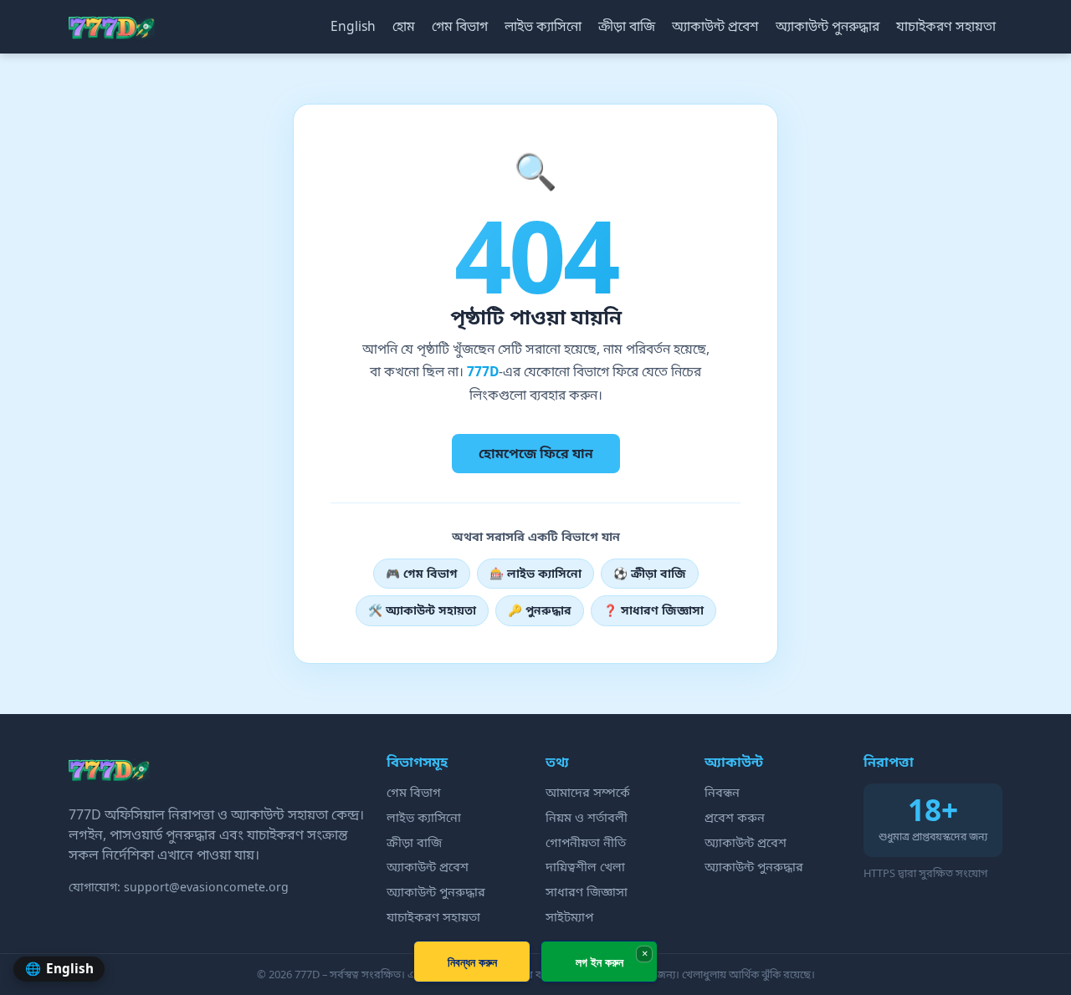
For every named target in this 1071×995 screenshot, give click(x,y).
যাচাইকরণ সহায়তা (946, 26)
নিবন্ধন (722, 791)
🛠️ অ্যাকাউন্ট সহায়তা (422, 610)
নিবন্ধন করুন (472, 962)
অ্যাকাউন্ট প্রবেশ (715, 26)
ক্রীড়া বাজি (626, 26)
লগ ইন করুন (599, 962)
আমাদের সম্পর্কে (588, 791)
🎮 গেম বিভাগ (422, 573)
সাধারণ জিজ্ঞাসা (587, 891)
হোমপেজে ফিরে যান (536, 453)
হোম (403, 26)
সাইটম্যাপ (569, 916)
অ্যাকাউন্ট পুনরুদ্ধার (827, 26)
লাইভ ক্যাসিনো (543, 26)
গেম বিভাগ (460, 26)
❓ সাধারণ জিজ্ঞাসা (653, 610)
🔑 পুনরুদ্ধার (539, 610)
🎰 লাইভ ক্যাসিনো (535, 573)
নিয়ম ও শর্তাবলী (587, 817)
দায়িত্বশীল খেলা (585, 866)
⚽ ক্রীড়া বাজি (649, 573)
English (353, 26)
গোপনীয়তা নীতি (586, 842)
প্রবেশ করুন (735, 817)
